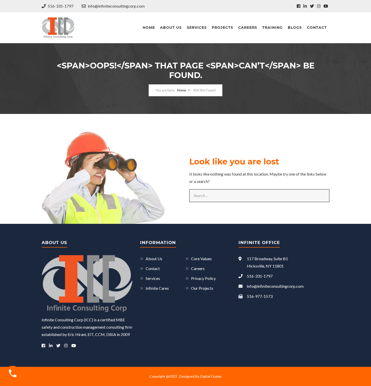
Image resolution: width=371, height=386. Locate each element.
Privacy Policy (203, 278)
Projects (222, 27)
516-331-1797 (60, 6)
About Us (171, 27)
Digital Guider (211, 376)
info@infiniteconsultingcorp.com (116, 6)
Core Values (201, 258)
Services (197, 27)
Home (149, 27)
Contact (317, 27)
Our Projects (202, 288)
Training (272, 27)
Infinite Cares (157, 288)
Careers (247, 27)
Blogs (295, 27)
